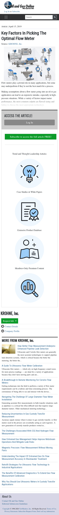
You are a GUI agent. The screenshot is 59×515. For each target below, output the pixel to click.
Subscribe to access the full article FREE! (30, 136)
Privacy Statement (11, 511)
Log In (7, 11)
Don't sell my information (46, 511)
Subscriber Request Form (27, 511)
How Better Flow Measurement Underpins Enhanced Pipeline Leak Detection (36, 347)
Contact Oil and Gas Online (13, 501)
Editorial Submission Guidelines (15, 503)
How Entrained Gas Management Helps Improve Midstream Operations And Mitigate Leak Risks (28, 440)
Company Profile (12, 331)
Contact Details (11, 326)
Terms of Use (51, 509)
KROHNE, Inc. (15, 43)
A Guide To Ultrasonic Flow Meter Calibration (22, 365)
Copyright (6, 509)
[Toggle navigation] (6, 17)
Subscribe (16, 11)
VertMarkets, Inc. (25, 509)
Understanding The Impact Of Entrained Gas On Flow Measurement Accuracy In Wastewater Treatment (25, 457)
